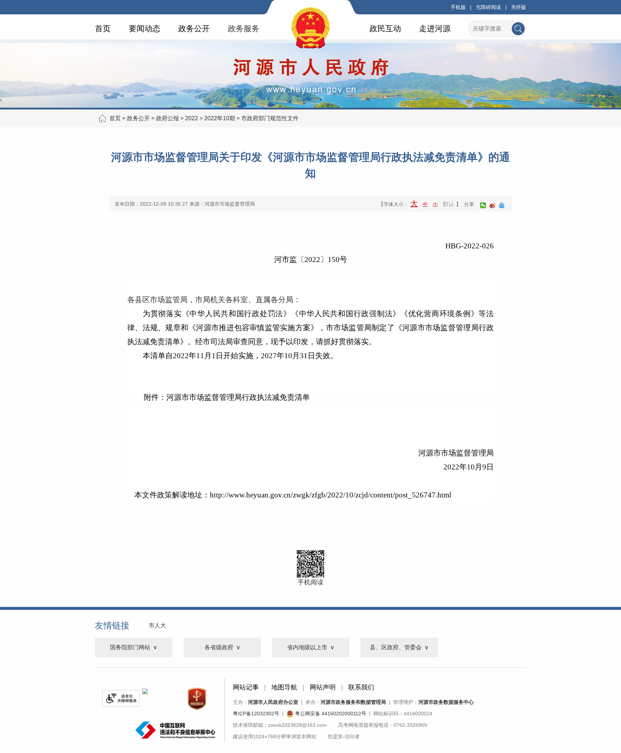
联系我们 (361, 687)
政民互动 (385, 28)
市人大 (157, 625)
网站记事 (246, 687)
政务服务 (243, 28)
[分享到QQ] (502, 205)
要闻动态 (144, 28)
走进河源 (435, 28)
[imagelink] (120, 698)
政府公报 (167, 118)
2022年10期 (219, 118)
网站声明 (323, 687)
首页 (103, 28)
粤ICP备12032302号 (256, 713)
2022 (191, 118)
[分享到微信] (483, 205)
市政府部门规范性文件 (270, 118)
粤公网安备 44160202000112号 (330, 713)
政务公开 (194, 28)
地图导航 (284, 687)
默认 (448, 204)
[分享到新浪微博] (492, 205)
